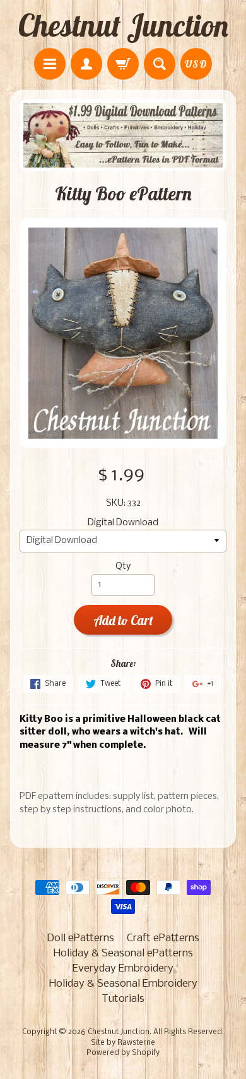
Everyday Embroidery (123, 969)
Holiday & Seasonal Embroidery (123, 984)
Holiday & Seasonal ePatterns (123, 954)
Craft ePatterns (163, 938)
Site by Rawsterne (123, 1043)
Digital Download (123, 523)
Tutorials (123, 999)
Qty (123, 566)
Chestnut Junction (123, 25)
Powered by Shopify (123, 1053)
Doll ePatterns (80, 938)
